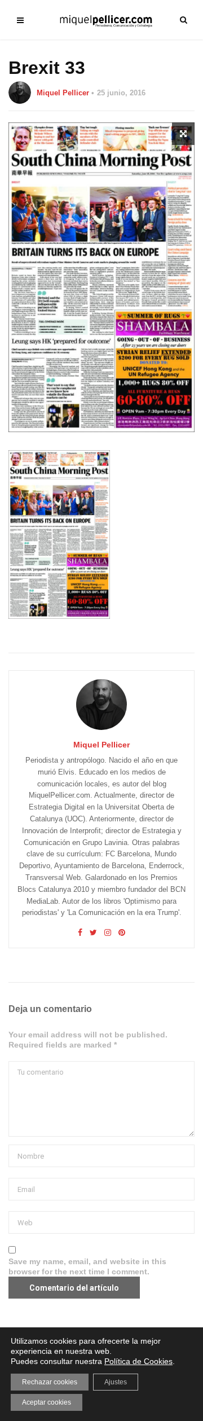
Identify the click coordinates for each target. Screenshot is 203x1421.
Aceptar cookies (46, 1402)
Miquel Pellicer (63, 93)
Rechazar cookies (49, 1382)
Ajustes (115, 1382)
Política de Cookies (138, 1361)
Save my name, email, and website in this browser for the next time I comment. (87, 1266)
